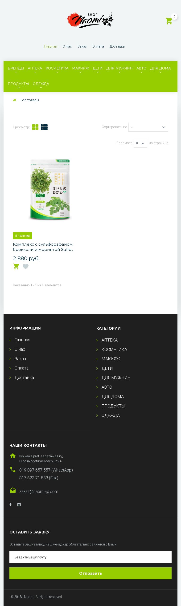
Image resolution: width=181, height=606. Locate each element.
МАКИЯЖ (80, 68)
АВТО (141, 68)
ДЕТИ (98, 68)
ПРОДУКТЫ (18, 84)
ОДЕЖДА (41, 84)
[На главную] (14, 100)
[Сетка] (35, 127)
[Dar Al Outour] (10, 505)
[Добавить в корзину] (16, 267)
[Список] (44, 127)
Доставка (117, 46)
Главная (50, 46)
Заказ (82, 46)
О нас (67, 46)
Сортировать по (114, 127)
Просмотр (124, 143)
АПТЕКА (35, 68)
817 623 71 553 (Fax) (38, 477)
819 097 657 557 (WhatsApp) (46, 470)
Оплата (98, 46)
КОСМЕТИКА (57, 68)
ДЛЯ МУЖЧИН (119, 68)
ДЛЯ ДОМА (160, 68)
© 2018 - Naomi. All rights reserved (36, 597)
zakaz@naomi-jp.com (38, 491)
